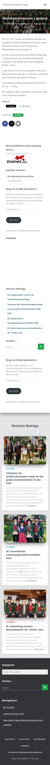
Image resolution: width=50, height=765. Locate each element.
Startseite (10, 739)
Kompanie (25, 746)
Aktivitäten (24, 739)
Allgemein (18, 115)
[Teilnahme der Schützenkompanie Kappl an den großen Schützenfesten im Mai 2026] (25, 450)
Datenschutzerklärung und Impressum (25, 752)
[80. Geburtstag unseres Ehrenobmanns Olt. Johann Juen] (25, 603)
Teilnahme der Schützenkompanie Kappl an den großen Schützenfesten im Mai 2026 (24, 309)
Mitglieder (8, 708)
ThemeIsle (34, 759)
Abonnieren (14, 220)
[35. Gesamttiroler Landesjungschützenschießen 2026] (25, 528)
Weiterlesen (31, 506)
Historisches (39, 739)
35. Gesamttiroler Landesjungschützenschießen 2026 (23, 554)
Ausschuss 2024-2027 (13, 714)
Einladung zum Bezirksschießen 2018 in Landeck (23, 723)
